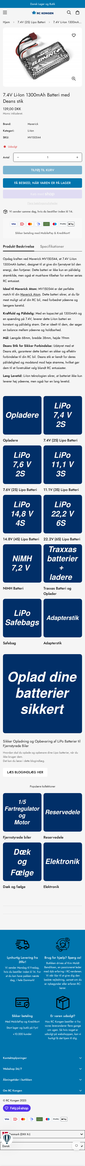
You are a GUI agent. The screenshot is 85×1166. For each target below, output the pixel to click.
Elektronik (51, 886)
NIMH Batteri (13, 588)
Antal (6, 157)
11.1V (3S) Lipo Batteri (61, 489)
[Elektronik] (62, 861)
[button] (77, 12)
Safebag (9, 643)
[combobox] (42, 1134)
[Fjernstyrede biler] (22, 812)
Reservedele (53, 837)
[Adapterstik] (62, 618)
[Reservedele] (62, 812)
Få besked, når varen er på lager (42, 183)
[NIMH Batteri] (22, 563)
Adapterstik (52, 643)
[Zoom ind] (73, 78)
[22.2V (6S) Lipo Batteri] (62, 514)
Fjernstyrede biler (17, 837)
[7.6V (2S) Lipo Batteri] (22, 464)
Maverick (33, 124)
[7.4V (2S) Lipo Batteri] (62, 415)
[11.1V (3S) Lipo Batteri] (62, 464)
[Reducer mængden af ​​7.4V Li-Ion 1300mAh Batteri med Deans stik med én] (18, 157)
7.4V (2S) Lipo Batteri (31, 22)
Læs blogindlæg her (25, 772)
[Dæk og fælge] (22, 861)
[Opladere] (22, 415)
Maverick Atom (30, 294)
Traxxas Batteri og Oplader (57, 591)
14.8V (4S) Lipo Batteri (21, 539)
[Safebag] (22, 618)
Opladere (10, 440)
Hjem (6, 22)
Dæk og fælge (14, 886)
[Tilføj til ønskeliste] (73, 35)
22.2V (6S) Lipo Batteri (61, 539)
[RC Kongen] (42, 12)
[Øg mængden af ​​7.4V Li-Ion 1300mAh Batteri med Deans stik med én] (77, 157)
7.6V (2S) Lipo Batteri (20, 489)
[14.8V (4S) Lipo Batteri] (22, 514)
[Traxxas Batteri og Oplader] (62, 563)
